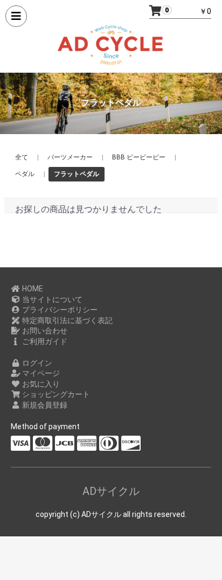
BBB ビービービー (138, 157)
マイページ (40, 373)
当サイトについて (51, 299)
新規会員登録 (43, 405)
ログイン (36, 363)
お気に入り (40, 384)
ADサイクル (111, 491)
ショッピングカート (55, 394)
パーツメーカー (70, 157)
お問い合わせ (43, 330)
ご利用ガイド (43, 341)
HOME (31, 288)
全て (21, 157)
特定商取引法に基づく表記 (66, 320)
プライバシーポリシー (59, 309)
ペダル (24, 174)
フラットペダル (76, 174)
